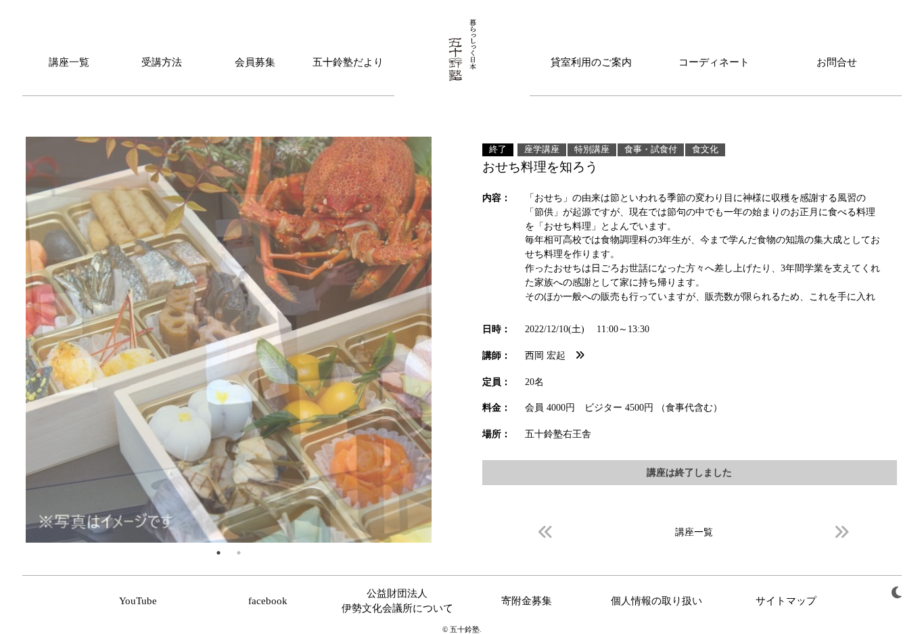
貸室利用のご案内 (591, 62)
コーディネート (713, 62)
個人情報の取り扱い (656, 600)
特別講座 (591, 149)
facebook (267, 600)
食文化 (705, 149)
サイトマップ (786, 600)
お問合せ (836, 62)
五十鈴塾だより (348, 62)
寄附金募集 (526, 600)
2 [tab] (239, 553)
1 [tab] (218, 553)
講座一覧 (69, 62)
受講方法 (161, 62)
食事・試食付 (650, 149)
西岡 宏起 (550, 355)
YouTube (138, 600)
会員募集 (255, 62)
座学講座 (541, 149)
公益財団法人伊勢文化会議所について (397, 601)
